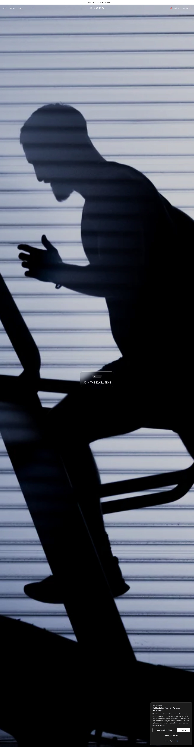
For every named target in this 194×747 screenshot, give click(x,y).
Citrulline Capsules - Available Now (97, 2)
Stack (20, 8)
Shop (5, 8)
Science (12, 8)
